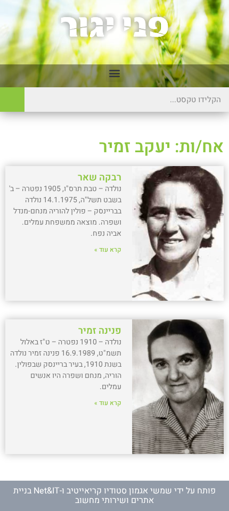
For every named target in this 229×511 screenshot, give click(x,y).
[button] (115, 73)
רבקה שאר (99, 177)
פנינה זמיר (99, 331)
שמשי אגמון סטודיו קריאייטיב (119, 490)
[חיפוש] (12, 99)
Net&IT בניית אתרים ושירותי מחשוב (83, 495)
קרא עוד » (107, 249)
